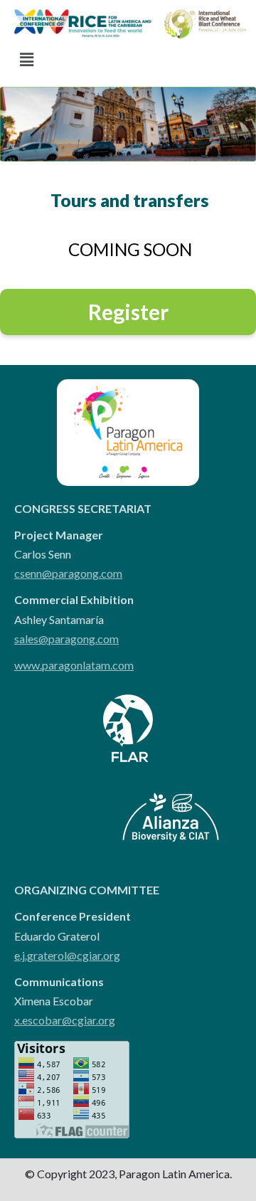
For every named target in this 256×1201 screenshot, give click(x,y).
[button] (26, 59)
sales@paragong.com (66, 638)
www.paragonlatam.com (74, 665)
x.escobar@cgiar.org (64, 1020)
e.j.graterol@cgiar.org (67, 955)
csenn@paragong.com (68, 573)
